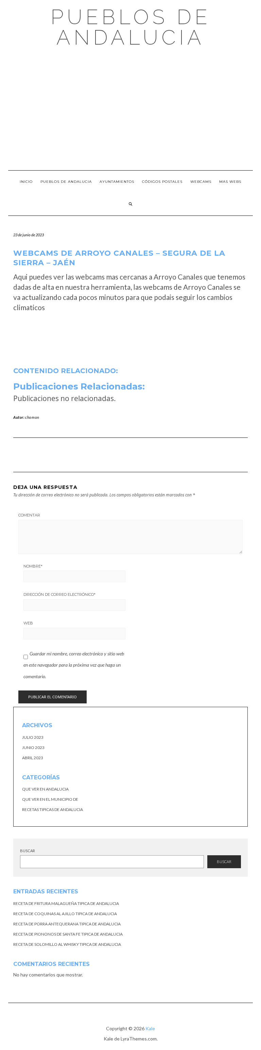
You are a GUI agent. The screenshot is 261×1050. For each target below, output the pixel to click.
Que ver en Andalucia (45, 789)
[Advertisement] (130, 109)
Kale (150, 1028)
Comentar (29, 515)
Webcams (200, 181)
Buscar (27, 850)
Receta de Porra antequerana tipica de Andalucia (67, 923)
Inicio (26, 181)
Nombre (32, 566)
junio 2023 (33, 747)
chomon (32, 417)
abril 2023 (32, 757)
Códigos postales (162, 181)
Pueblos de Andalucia (131, 27)
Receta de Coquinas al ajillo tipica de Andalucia (65, 913)
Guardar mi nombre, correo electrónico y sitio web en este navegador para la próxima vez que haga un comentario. (73, 665)
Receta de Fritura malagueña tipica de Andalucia (66, 903)
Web (28, 623)
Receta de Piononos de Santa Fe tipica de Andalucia (68, 934)
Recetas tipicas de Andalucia (52, 809)
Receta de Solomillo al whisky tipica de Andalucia (67, 944)
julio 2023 (33, 737)
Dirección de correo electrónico (59, 594)
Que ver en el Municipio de (50, 799)
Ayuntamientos (117, 181)
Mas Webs (230, 181)
